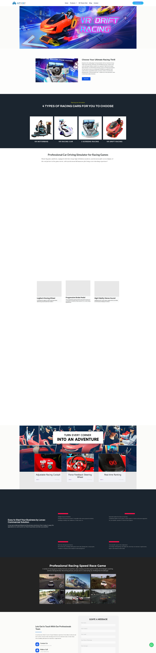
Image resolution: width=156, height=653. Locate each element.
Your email (83, 634)
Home (66, 3)
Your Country (84, 628)
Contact (96, 3)
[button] (57, 70)
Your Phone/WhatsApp (86, 640)
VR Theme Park (83, 3)
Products (72, 3)
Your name (83, 622)
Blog (90, 3)
